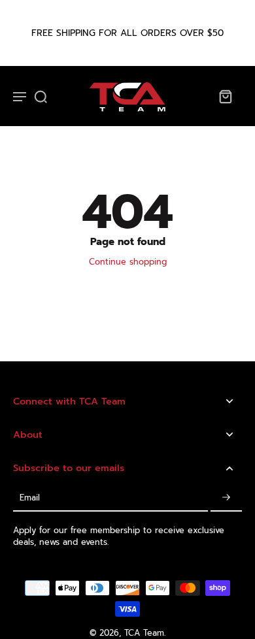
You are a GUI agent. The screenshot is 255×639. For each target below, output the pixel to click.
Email (30, 497)
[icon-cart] (225, 96)
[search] (40, 96)
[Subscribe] (226, 498)
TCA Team (144, 633)
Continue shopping (128, 261)
